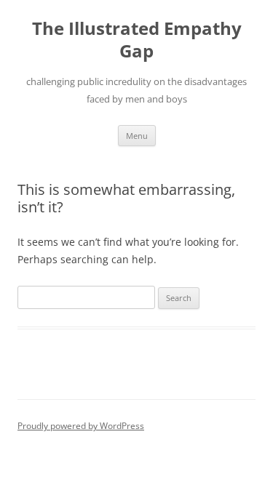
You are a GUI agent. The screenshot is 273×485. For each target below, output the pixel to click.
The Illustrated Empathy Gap (137, 40)
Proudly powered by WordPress (80, 426)
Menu (137, 135)
